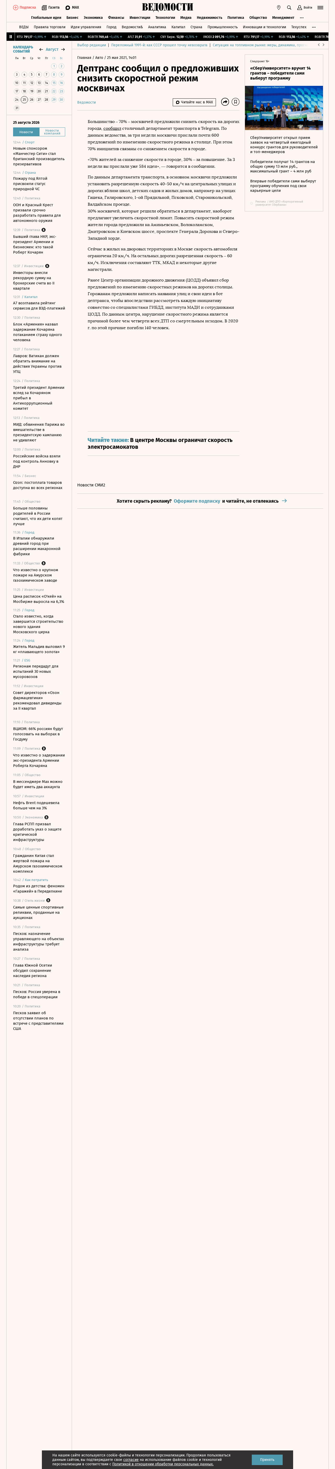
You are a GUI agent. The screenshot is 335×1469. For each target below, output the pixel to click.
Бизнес (72, 17)
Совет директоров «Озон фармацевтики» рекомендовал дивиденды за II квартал (37, 700)
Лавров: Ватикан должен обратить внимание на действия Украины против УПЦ (37, 364)
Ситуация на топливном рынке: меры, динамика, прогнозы (263, 45)
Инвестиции (140, 17)
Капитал (178, 27)
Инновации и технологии (264, 27)
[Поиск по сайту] (289, 7)
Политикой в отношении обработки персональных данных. (163, 1464)
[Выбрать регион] (278, 7)
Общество (258, 17)
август (52, 49)
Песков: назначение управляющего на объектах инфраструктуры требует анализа (38, 941)
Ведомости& (132, 27)
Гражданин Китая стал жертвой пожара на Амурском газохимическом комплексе (37, 863)
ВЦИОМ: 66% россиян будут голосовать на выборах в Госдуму (38, 734)
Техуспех (298, 27)
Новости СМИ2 (91, 485)
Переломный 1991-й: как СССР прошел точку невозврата (159, 45)
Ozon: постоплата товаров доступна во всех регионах (37, 485)
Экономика (93, 17)
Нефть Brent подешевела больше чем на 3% (36, 805)
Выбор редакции (91, 45)
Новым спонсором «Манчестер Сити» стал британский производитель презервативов (39, 156)
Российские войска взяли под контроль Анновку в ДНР (36, 461)
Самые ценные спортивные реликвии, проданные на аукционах (38, 912)
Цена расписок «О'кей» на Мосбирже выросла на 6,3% (38, 599)
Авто (99, 57)
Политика (235, 17)
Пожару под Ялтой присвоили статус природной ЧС (30, 183)
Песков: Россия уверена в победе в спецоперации (36, 994)
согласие (131, 1459)
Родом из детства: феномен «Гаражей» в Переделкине (38, 889)
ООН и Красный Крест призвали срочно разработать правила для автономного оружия (37, 213)
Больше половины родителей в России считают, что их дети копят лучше (38, 516)
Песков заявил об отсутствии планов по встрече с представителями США (38, 1021)
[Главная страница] (167, 7)
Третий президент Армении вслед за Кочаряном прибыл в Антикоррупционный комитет (38, 398)
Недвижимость (209, 17)
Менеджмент (283, 17)
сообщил (112, 128)
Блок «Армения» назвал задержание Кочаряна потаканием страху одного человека (37, 332)
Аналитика (157, 27)
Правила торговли (49, 27)
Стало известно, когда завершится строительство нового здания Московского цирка (38, 624)
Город (111, 27)
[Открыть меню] (320, 7)
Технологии (165, 17)
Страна (196, 27)
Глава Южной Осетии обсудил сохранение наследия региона (32, 970)
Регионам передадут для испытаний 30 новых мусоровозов (35, 671)
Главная (84, 57)
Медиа (186, 17)
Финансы (116, 17)
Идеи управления (86, 27)
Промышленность (223, 27)
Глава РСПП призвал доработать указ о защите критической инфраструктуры (37, 832)
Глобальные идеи (46, 17)
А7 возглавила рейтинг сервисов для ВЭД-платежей (39, 306)
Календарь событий (23, 49)
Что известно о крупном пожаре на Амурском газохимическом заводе (35, 575)
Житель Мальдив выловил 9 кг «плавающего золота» (39, 649)
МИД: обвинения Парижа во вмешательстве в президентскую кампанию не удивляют (39, 432)
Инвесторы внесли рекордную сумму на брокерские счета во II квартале (33, 280)
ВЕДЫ (24, 27)
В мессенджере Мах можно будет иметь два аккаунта (38, 784)
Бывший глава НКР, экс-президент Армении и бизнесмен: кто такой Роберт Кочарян (34, 244)
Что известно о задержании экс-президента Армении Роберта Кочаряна (39, 760)
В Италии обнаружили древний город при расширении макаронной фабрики (36, 546)
